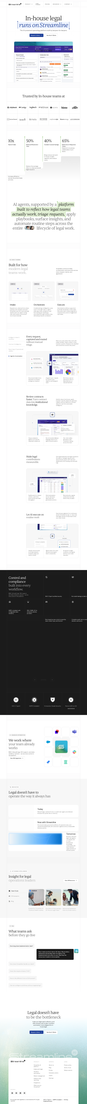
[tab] (18, 891)
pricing (47, 4)
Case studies (38, 4)
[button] (28, 4)
